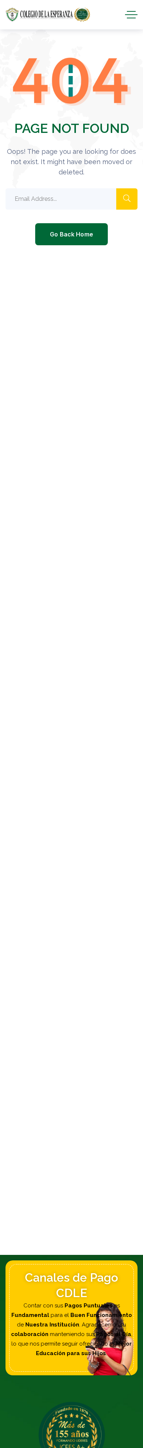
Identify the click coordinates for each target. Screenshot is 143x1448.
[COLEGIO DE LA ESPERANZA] (48, 14)
